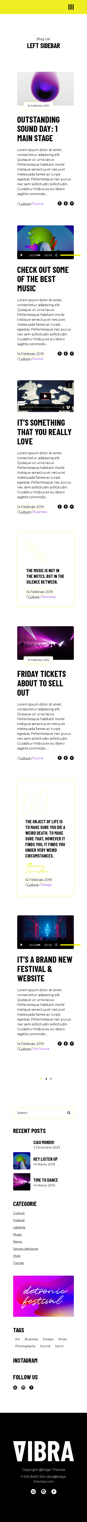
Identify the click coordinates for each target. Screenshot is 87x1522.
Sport (59, 1346)
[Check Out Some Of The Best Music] (45, 242)
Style (16, 1256)
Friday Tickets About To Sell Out (41, 682)
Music (17, 1234)
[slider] (65, 255)
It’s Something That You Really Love (44, 431)
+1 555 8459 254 (32, 1477)
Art (35, 1049)
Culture (25, 204)
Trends (18, 1263)
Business (40, 512)
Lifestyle (19, 1227)
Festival (19, 1220)
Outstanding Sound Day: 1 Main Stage (38, 128)
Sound (38, 204)
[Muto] (56, 255)
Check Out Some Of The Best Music (43, 278)
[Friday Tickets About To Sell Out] (45, 643)
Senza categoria (25, 1249)
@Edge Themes (52, 1470)
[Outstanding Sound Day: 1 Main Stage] (45, 89)
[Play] (21, 255)
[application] (45, 255)
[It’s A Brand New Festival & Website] (45, 932)
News (17, 1241)
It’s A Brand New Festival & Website (44, 968)
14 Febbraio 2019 (38, 105)
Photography (25, 1346)
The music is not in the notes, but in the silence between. (45, 576)
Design (46, 885)
